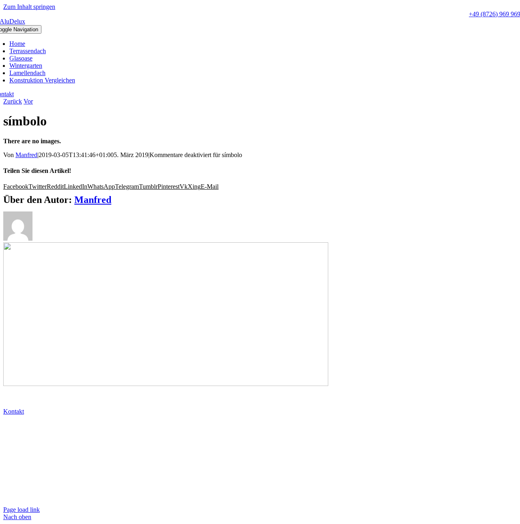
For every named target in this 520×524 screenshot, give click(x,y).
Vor (28, 101)
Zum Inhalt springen (29, 6)
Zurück (12, 101)
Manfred (26, 154)
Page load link (21, 509)
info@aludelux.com (29, 439)
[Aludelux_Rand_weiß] (165, 383)
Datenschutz (20, 482)
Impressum (18, 495)
